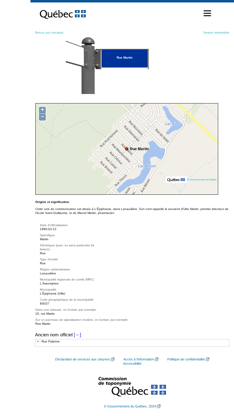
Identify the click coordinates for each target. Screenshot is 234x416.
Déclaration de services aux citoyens (82, 359)
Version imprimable (216, 32)
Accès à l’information (138, 359)
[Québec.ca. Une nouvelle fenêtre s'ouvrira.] (63, 13)
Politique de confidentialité (186, 359)
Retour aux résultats (49, 32)
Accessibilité (132, 363)
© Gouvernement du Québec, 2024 (130, 406)
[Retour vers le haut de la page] (219, 382)
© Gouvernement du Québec (202, 179)
